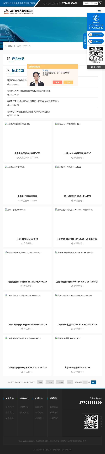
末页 (70, 382)
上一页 (49, 382)
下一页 (60, 382)
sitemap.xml (66, 450)
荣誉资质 (10, 418)
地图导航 (54, 418)
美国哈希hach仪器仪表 (40, 407)
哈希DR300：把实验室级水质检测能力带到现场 (28, 91)
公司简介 (10, 407)
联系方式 (54, 412)
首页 (19, 46)
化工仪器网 (47, 450)
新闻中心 (24, 407)
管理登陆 (56, 450)
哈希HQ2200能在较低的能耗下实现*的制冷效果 (28, 112)
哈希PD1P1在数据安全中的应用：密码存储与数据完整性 (33, 101)
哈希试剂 (39, 418)
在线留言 (54, 407)
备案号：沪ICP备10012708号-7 (73, 441)
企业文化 (10, 412)
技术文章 (24, 412)
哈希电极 (39, 412)
